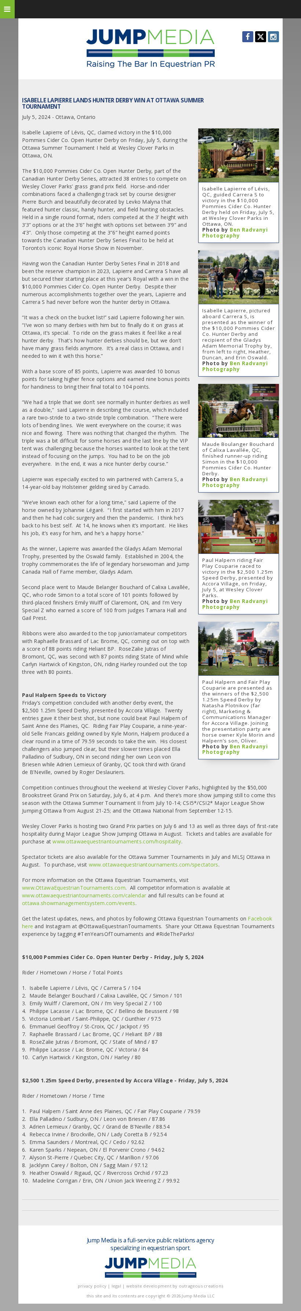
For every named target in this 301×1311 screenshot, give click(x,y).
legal (116, 1286)
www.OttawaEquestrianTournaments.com (74, 887)
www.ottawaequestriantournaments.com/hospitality (116, 841)
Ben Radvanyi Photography (235, 232)
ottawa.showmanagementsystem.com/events (78, 903)
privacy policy (92, 1286)
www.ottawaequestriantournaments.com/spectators (153, 864)
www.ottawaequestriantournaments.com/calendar (84, 895)
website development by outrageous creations (175, 1286)
